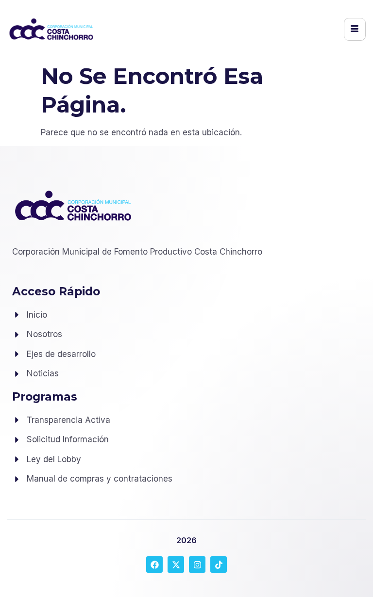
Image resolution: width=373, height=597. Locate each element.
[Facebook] (154, 564)
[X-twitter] (176, 564)
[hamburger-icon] (355, 29)
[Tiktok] (218, 564)
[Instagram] (197, 564)
